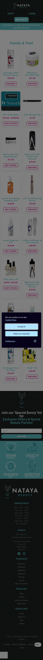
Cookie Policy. (11, 320)
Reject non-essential (21, 333)
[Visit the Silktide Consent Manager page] (35, 341)
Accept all (21, 326)
